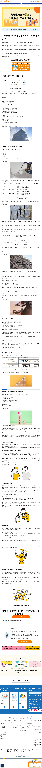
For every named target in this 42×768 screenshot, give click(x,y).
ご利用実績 (9, 720)
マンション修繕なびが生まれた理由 (3, 735)
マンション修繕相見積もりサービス (3, 727)
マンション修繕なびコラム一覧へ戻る (21, 680)
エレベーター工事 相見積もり (37, 740)
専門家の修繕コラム (23, 721)
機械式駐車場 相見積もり (37, 727)
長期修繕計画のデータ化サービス (3, 732)
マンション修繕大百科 (23, 731)
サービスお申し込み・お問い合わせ (30, 726)
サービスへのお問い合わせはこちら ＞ (35, 696)
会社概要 (36, 749)
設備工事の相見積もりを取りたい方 (16, 750)
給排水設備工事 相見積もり (37, 721)
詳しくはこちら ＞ (32, 29)
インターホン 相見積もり (37, 733)
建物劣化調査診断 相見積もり (37, 745)
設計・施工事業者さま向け (30, 750)
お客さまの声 (10, 722)
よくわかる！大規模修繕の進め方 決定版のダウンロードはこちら (15, 620)
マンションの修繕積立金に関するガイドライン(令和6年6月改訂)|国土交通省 (18, 369)
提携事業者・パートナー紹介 (2, 739)
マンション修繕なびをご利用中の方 (35, 1)
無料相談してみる (35, 692)
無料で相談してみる (24, 641)
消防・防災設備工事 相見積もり (37, 737)
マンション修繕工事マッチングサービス (3, 722)
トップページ (2, 749)
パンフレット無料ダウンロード (23, 725)
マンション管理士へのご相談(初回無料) (30, 722)
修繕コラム (10, 5)
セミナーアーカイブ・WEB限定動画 (16, 726)
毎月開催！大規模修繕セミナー (16, 722)
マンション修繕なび (4, 5)
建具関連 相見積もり (37, 742)
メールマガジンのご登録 (23, 728)
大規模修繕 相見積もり (37, 730)
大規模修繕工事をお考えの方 (9, 750)
